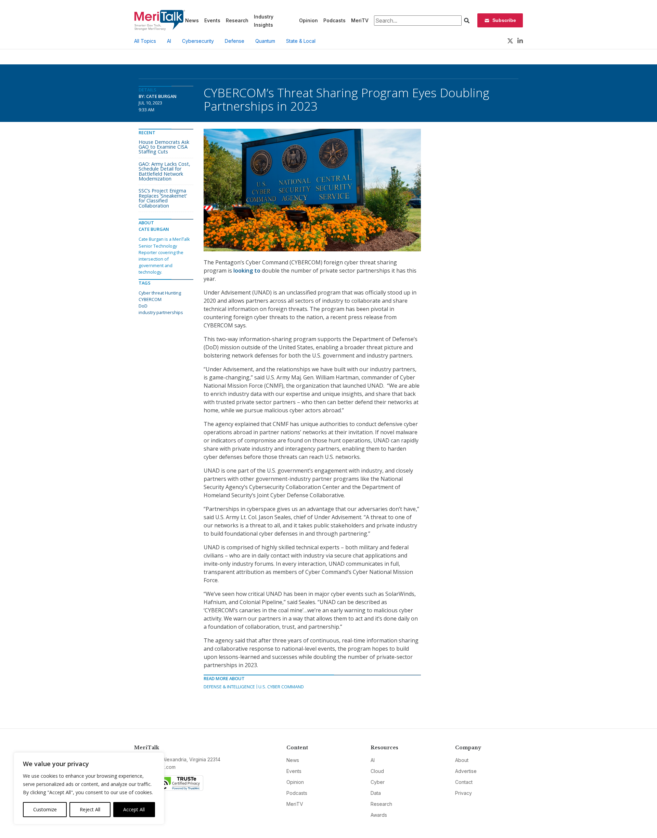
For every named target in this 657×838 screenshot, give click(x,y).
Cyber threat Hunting (160, 293)
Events (212, 20)
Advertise (466, 771)
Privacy (463, 793)
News (192, 20)
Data (376, 793)
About (461, 760)
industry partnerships (161, 312)
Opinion (308, 20)
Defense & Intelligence (229, 687)
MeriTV (360, 20)
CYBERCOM (150, 299)
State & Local (300, 41)
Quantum (265, 41)
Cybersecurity (198, 41)
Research (237, 20)
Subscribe (504, 20)
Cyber (378, 782)
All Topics (145, 41)
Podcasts (334, 20)
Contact (464, 782)
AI (169, 41)
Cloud (377, 771)
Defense (234, 41)
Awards (379, 815)
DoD (143, 306)
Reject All (90, 809)
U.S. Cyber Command (281, 687)
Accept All (134, 809)
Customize (45, 809)
